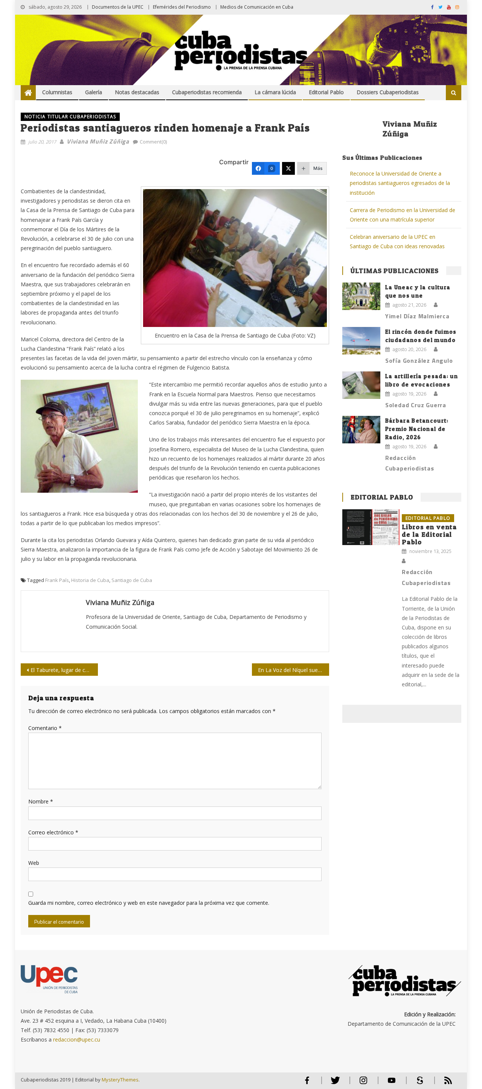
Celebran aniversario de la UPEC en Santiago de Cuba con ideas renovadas (397, 241)
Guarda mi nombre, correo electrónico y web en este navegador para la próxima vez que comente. (148, 902)
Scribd (417, 1083)
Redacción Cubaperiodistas (409, 463)
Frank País (57, 580)
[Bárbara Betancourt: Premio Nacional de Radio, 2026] (361, 429)
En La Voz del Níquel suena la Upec (293, 670)
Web (33, 862)
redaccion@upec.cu (76, 1039)
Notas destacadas (137, 92)
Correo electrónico (53, 832)
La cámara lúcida (275, 92)
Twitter (333, 1083)
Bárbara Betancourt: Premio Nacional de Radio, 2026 (417, 429)
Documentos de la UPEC (117, 7)
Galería (93, 92)
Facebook (306, 1083)
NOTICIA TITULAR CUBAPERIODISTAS (70, 116)
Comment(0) (153, 141)
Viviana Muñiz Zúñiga (98, 141)
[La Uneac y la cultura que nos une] (361, 296)
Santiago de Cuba (131, 580)
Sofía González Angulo (419, 360)
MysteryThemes (120, 1079)
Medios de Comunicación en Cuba (256, 7)
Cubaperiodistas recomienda (207, 92)
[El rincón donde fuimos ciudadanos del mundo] (361, 340)
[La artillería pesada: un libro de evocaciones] (361, 385)
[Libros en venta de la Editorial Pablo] (371, 527)
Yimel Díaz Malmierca (417, 316)
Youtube (391, 1083)
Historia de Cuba (90, 580)
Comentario (45, 728)
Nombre (40, 801)
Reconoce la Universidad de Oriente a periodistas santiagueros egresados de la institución (400, 183)
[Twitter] (288, 168)
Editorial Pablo (326, 92)
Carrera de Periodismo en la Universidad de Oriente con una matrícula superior (402, 214)
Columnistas (57, 92)
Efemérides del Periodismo (182, 7)
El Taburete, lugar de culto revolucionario (64, 670)
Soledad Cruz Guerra (415, 404)
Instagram (363, 1083)
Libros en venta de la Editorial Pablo (429, 534)
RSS (443, 1083)
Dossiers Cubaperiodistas (388, 92)
